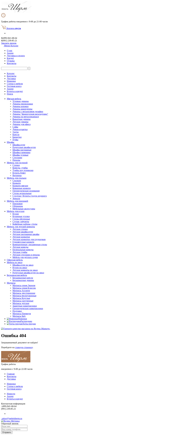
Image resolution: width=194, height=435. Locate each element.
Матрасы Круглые (21, 298)
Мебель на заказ (14, 262)
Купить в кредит (15, 91)
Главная (10, 374)
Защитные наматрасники (24, 306)
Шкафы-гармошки (21, 152)
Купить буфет (19, 173)
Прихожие (17, 203)
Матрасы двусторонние (23, 293)
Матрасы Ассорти (21, 290)
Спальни (16, 180)
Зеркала (16, 198)
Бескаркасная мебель (17, 275)
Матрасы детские (20, 303)
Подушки (17, 311)
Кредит (10, 58)
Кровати (16, 183)
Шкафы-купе (18, 145)
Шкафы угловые (20, 155)
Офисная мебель (15, 260)
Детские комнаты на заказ (25, 270)
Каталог (11, 73)
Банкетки (17, 137)
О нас (9, 50)
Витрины (17, 175)
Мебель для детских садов (25, 257)
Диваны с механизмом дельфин (27, 111)
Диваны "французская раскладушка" (30, 114)
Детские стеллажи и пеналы (26, 255)
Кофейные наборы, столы (24, 224)
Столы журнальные (22, 193)
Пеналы (16, 160)
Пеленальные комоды (23, 249)
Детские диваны (20, 122)
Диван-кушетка (20, 129)
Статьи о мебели (15, 83)
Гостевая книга (14, 86)
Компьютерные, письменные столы (29, 244)
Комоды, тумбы (20, 168)
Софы (15, 127)
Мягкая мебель (14, 98)
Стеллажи (17, 157)
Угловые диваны (20, 101)
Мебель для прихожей (17, 201)
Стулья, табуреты (20, 221)
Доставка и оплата (16, 55)
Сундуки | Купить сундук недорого (29, 196)
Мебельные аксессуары (23, 208)
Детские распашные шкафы (25, 234)
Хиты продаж (29, 324)
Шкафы (10, 142)
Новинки (11, 81)
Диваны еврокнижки (22, 104)
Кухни (15, 214)
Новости (11, 394)
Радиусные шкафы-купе (24, 147)
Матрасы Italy (19, 316)
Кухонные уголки (21, 216)
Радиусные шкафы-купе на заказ (28, 272)
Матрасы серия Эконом (23, 285)
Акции (10, 53)
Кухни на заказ (19, 267)
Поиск (10, 94)
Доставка (11, 78)
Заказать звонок (8, 43)
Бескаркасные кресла (22, 278)
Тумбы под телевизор (22, 170)
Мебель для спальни (16, 178)
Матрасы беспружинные (24, 295)
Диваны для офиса (21, 124)
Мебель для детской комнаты (21, 226)
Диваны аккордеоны (22, 109)
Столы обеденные (21, 219)
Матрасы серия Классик (24, 288)
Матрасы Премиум (21, 313)
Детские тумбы (19, 252)
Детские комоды (20, 247)
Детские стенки (20, 229)
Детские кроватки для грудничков (29, 239)
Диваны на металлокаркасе (25, 116)
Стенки (16, 165)
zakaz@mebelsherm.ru (11, 418)
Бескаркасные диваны (23, 280)
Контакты (11, 63)
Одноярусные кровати (23, 242)
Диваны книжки (20, 106)
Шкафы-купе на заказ (22, 265)
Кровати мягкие (20, 185)
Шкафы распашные (21, 150)
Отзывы (11, 61)
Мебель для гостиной (17, 162)
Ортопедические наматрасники (27, 308)
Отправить (6, 432)
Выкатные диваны (21, 119)
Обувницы (17, 206)
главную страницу (24, 347)
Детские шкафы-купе (22, 232)
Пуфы (15, 139)
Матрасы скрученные (22, 301)
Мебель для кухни (15, 211)
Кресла (15, 134)
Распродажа (26, 321)
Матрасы (11, 283)
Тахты (15, 132)
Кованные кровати (21, 188)
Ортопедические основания (25, 191)
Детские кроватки (21, 237)
